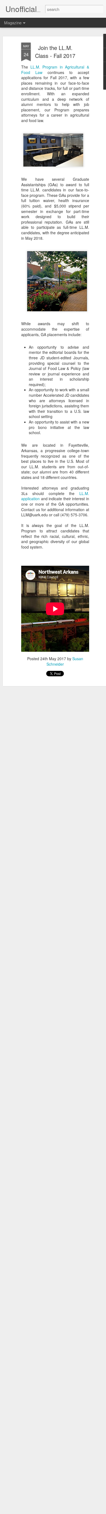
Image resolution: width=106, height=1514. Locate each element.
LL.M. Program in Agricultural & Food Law (55, 69)
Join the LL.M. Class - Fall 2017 (55, 52)
